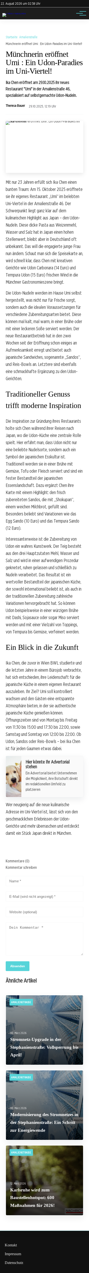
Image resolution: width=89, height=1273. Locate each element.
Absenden (17, 966)
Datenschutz (14, 1263)
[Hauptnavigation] (79, 13)
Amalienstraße (28, 37)
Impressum (13, 1254)
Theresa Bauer (15, 105)
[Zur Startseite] (14, 13)
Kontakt (11, 1245)
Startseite (12, 37)
